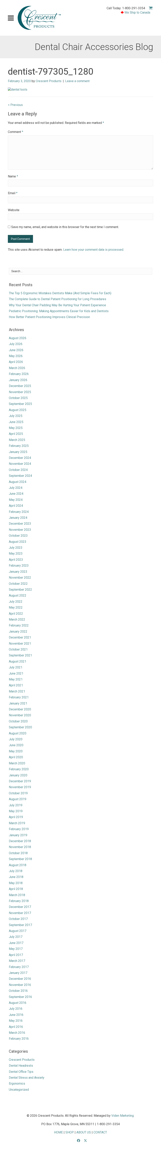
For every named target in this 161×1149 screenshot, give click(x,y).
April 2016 (16, 1027)
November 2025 (20, 392)
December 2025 (20, 386)
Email (12, 193)
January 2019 (18, 835)
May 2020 (16, 751)
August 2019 (17, 799)
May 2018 (16, 883)
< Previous (15, 105)
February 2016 (19, 1038)
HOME (58, 1132)
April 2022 (16, 613)
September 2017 (20, 925)
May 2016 (16, 1021)
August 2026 (17, 338)
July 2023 (15, 547)
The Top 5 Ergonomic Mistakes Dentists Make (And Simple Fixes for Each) (60, 293)
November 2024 (20, 464)
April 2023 (16, 560)
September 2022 (20, 589)
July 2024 (15, 488)
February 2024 (19, 512)
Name (13, 176)
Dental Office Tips (21, 1072)
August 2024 (17, 482)
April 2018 (16, 889)
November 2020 (20, 715)
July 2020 (15, 739)
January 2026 (18, 380)
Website (13, 210)
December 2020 (20, 709)
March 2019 (17, 823)
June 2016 (16, 1015)
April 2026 (16, 362)
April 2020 (16, 757)
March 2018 (17, 895)
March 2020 (17, 763)
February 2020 (19, 769)
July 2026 (15, 344)
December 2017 (20, 907)
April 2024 (16, 506)
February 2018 (19, 901)
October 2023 (18, 535)
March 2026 (17, 368)
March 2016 (17, 1033)
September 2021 (20, 655)
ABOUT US (83, 1132)
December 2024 (20, 458)
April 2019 (16, 817)
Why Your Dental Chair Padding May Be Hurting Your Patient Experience (57, 305)
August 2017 (17, 931)
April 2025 (16, 434)
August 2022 (17, 595)
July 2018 (15, 871)
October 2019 (18, 793)
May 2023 (16, 553)
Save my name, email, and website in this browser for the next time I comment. (65, 227)
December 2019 (20, 781)
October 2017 (18, 919)
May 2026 (16, 356)
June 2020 (16, 745)
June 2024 (16, 494)
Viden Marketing (122, 1115)
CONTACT (100, 1132)
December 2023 (20, 523)
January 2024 (18, 518)
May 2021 (16, 679)
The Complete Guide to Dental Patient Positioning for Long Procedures (57, 299)
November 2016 (20, 985)
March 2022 (17, 619)
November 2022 (20, 577)
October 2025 (18, 398)
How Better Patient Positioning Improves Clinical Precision (49, 317)
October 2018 (18, 853)
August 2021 (17, 661)
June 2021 (16, 673)
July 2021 (15, 667)
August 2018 (17, 865)
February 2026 (19, 374)
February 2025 (19, 446)
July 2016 (15, 1009)
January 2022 (18, 631)
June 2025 (16, 422)
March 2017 (17, 961)
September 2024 (20, 476)
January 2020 (18, 775)
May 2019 (16, 811)
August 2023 (17, 542)
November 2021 (20, 643)
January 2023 (18, 572)
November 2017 (20, 913)
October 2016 (18, 991)
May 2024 (16, 500)
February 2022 (19, 625)
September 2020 (20, 727)
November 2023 (20, 530)
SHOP (69, 1132)
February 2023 (19, 565)
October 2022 (18, 584)
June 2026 (16, 350)
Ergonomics (17, 1083)
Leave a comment (77, 81)
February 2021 (19, 697)
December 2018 (20, 841)
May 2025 (16, 428)
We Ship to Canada (137, 12)
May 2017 (16, 949)
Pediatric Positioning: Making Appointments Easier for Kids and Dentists (59, 311)
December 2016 (20, 979)
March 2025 (17, 440)
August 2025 (17, 410)
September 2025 (20, 404)
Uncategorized (19, 1089)
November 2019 (20, 787)
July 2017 (15, 937)
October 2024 (18, 470)
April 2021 (16, 685)
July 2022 (15, 601)
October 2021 (18, 649)
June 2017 (16, 943)
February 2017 (19, 967)
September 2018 (20, 859)
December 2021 (20, 637)
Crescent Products (48, 81)
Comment (15, 132)
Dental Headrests (21, 1065)
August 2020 (17, 733)
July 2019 (15, 805)
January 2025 (18, 452)
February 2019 (19, 829)
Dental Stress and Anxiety (26, 1077)
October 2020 (18, 721)
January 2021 (18, 703)
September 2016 (20, 997)
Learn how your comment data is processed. (93, 250)
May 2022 (16, 607)
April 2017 (16, 955)
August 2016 (17, 1003)
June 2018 (16, 877)
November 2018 (20, 847)
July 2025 (15, 416)
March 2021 (17, 691)
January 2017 (18, 973)
